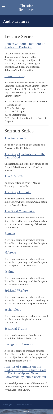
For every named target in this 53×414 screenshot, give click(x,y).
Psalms (9, 271)
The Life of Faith (16, 176)
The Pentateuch (15, 138)
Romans (10, 233)
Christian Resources (26, 8)
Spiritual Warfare (16, 290)
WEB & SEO (26, 411)
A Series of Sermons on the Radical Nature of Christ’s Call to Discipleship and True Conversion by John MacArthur (25, 371)
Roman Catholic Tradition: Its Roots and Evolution (25, 45)
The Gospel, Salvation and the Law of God (25, 155)
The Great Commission (20, 211)
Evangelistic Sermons (19, 344)
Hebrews (10, 252)
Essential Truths (16, 328)
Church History (15, 76)
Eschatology (13, 309)
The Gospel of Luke (18, 192)
